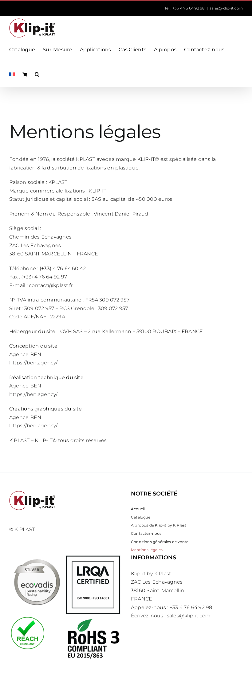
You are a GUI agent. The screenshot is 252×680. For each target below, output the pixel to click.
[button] (37, 74)
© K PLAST (22, 529)
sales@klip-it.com (226, 8)
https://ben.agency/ (33, 363)
